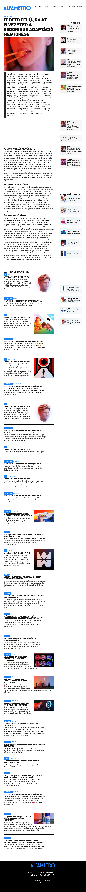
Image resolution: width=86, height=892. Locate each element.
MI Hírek (53, 6)
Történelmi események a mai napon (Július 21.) (23, 301)
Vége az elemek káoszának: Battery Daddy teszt (73, 300)
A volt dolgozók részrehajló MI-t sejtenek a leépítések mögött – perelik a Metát (23, 776)
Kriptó (47, 6)
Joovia (41, 6)
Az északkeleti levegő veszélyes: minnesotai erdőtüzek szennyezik (22, 578)
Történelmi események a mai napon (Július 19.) (23, 386)
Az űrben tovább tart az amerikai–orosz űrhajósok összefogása (15, 681)
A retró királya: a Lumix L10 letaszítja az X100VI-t (73, 51)
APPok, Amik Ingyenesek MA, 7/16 (17, 479)
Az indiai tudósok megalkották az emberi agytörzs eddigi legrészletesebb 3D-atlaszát (23, 841)
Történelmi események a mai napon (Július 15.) (23, 794)
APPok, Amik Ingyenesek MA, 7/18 (17, 407)
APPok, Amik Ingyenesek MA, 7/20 (17, 317)
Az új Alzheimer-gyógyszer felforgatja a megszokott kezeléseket (15, 659)
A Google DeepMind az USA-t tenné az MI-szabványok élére (20, 639)
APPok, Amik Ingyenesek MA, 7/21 (17, 277)
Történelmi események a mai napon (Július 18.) (23, 431)
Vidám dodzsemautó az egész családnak (74, 232)
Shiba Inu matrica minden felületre (73, 243)
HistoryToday (8, 298)
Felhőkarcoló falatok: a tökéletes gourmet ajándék (74, 322)
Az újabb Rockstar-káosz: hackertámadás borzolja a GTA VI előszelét (73, 126)
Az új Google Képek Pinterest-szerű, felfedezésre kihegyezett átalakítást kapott (23, 617)
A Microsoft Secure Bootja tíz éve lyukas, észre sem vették (16, 704)
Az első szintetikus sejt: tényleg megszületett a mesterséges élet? (25, 596)
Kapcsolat (43, 883)
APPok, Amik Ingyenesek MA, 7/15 (17, 553)
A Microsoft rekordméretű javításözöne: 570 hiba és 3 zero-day (23, 762)
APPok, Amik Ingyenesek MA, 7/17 (17, 449)
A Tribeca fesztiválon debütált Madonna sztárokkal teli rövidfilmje (74, 29)
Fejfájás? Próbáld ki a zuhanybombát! (74, 221)
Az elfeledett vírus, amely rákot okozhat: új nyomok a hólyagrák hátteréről (74, 163)
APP (5, 274)
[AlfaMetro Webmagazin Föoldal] (17, 1)
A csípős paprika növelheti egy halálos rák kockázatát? (22, 724)
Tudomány (72, 6)
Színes (60, 6)
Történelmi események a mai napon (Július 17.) (23, 464)
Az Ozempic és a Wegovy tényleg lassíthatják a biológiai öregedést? (17, 818)
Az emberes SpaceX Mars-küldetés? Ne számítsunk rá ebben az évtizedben (74, 63)
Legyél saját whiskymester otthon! (74, 210)
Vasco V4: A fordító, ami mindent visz (73, 254)
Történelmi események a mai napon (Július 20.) (23, 341)
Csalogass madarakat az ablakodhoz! (74, 199)
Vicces (79, 6)
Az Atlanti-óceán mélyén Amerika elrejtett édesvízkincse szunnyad (70, 138)
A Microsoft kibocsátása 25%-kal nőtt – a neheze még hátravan (18, 515)
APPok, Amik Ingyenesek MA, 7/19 (17, 362)
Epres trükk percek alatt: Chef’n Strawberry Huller (73, 289)
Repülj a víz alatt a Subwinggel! (73, 310)
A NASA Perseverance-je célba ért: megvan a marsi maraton (73, 76)
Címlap (35, 6)
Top (65, 6)
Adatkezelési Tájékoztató (43, 880)
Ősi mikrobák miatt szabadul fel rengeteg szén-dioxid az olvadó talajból (74, 150)
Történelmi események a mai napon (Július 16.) (23, 496)
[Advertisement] (29, 131)
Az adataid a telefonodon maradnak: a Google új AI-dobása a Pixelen (24, 535)
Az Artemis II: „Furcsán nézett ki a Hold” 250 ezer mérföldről (24, 745)
